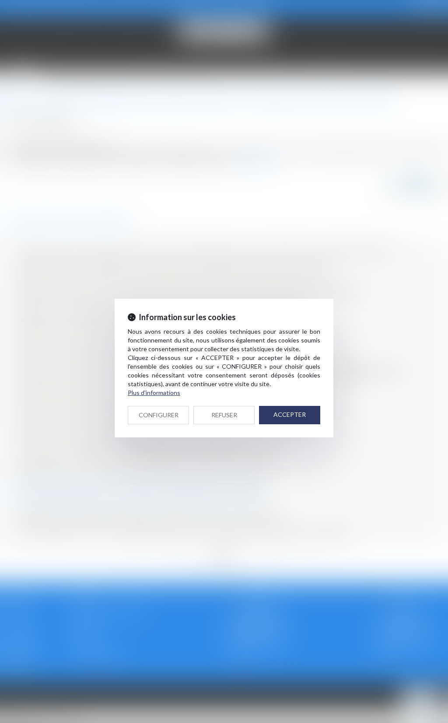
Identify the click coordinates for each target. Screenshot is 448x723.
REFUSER (224, 415)
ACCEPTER (289, 414)
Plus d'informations (154, 392)
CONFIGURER (158, 415)
